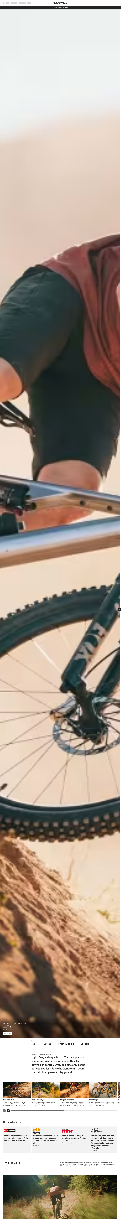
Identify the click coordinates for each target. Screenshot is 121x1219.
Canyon (4, 1023)
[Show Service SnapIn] (119, 609)
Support (29, 3)
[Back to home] (60, 3)
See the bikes (7, 1033)
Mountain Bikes (12, 1023)
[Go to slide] (90, 1110)
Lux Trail (24, 1023)
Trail (19, 1023)
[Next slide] (8, 1110)
